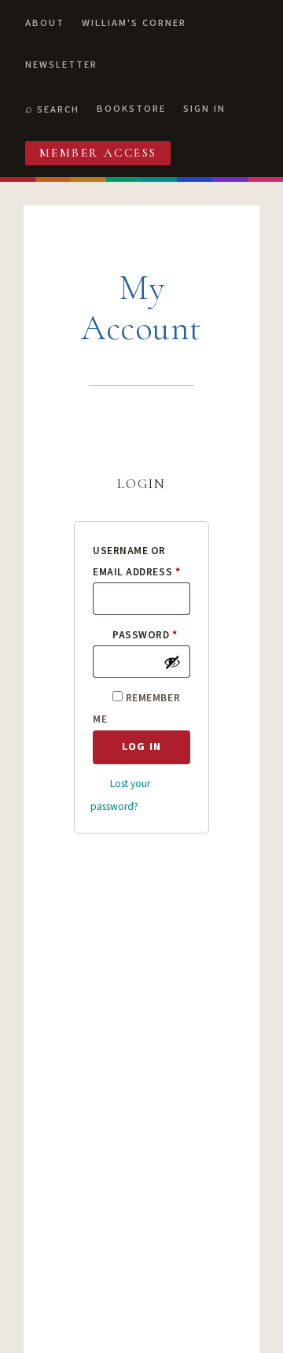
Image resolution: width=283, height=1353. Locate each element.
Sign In (204, 109)
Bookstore (131, 109)
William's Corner (134, 23)
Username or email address (141, 561)
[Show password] (172, 662)
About (44, 23)
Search (58, 109)
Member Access (98, 153)
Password (151, 634)
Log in (141, 746)
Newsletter (61, 64)
